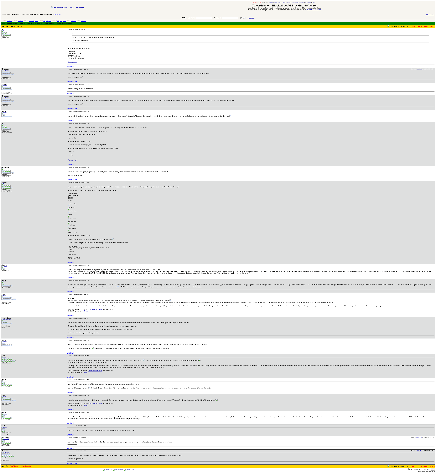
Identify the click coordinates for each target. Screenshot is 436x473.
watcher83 (419, 437)
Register (251, 18)
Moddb (85, 311)
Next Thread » (26, 466)
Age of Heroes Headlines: (10, 14)
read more (58, 14)
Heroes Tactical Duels (95, 309)
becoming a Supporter (314, 10)
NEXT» (432, 26)
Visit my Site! (72, 62)
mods (32, 21)
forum (10, 21)
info (8, 21)
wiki (72, 21)
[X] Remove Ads (430, 14)
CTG (47, 21)
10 (421, 26)
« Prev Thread (13, 466)
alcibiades (419, 69)
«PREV (426, 26)
